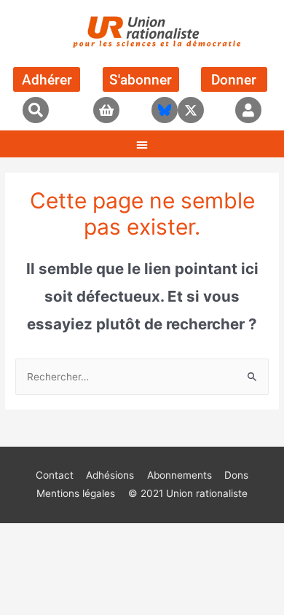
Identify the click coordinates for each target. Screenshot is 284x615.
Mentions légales (75, 493)
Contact (55, 475)
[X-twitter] (191, 110)
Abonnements (179, 475)
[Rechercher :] (142, 377)
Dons (236, 475)
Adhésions (110, 475)
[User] (248, 110)
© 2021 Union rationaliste (188, 493)
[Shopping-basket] (106, 110)
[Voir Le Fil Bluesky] (164, 110)
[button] (36, 110)
